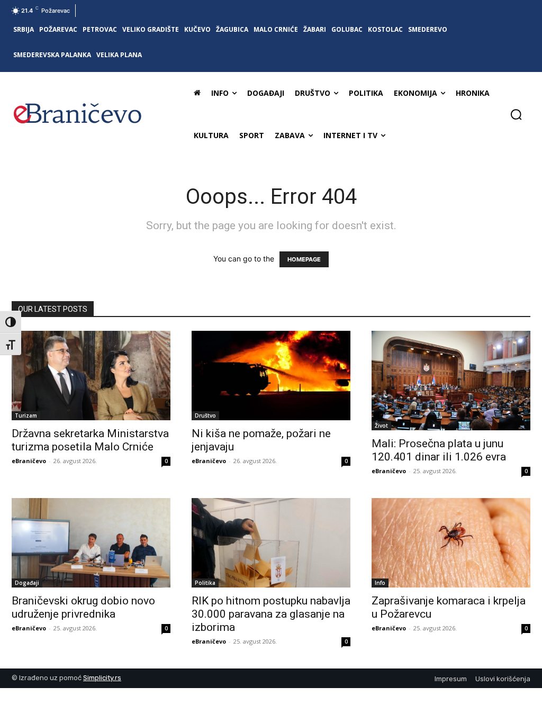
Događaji (27, 582)
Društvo (205, 415)
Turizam (26, 415)
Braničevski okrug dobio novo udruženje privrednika (83, 607)
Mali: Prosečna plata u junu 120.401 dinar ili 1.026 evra (439, 450)
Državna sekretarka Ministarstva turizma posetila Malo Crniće (90, 440)
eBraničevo (29, 461)
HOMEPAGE (304, 259)
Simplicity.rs (102, 678)
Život (381, 425)
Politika (205, 582)
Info (380, 582)
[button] (516, 114)
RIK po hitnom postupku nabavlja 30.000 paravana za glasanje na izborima (271, 614)
